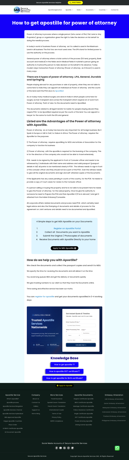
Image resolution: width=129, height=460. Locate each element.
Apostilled (59, 91)
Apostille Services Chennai (12, 410)
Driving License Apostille (83, 425)
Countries (102, 10)
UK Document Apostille (13, 432)
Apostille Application (55, 10)
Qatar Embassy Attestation (114, 403)
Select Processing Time (73, 329)
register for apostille (44, 296)
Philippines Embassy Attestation (114, 421)
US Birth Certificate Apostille (13, 428)
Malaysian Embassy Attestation (114, 408)
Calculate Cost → (81, 345)
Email (83, 329)
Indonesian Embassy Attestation (114, 412)
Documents (89, 10)
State (78, 10)
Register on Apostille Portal (67, 228)
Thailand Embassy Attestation (114, 416)
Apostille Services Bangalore (13, 406)
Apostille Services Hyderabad (13, 414)
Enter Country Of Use (72, 322)
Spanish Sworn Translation (56, 402)
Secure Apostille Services (37, 456)
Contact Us (114, 10)
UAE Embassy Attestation (114, 399)
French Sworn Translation (56, 406)
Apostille (68, 10)
